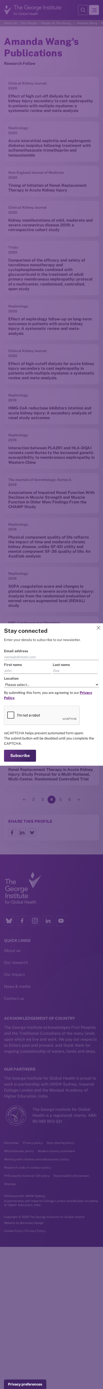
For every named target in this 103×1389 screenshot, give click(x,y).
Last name (61, 665)
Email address (16, 651)
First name (13, 665)
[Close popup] (98, 627)
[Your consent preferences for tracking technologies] (25, 1384)
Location (11, 678)
